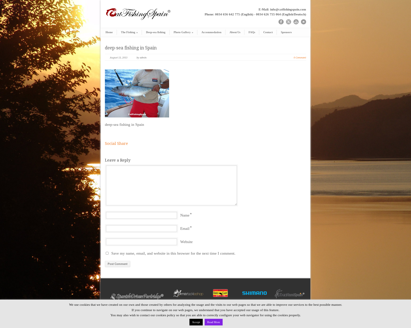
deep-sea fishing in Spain (131, 47)
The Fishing (129, 32)
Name (184, 215)
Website (186, 242)
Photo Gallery (183, 32)
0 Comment (300, 57)
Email (184, 228)
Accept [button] (196, 322)
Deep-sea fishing (155, 32)
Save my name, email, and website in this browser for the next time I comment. (173, 253)
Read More (213, 322)
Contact (268, 32)
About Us (234, 32)
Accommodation (211, 32)
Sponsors (286, 32)
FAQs (252, 32)
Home (109, 32)
